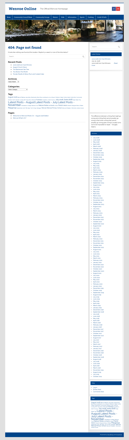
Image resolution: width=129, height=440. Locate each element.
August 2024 (97, 185)
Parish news (62, 105)
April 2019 (96, 303)
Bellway (23, 97)
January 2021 (97, 262)
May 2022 (96, 232)
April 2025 (96, 168)
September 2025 (98, 159)
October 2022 (97, 222)
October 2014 (97, 376)
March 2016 (97, 368)
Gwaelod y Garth (47, 99)
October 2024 (97, 181)
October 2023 (97, 202)
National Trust (35, 105)
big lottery (28, 97)
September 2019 (98, 292)
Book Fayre (39, 97)
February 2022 (97, 239)
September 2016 (21, 108)
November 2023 (98, 200)
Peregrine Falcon (76, 105)
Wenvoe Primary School (54, 108)
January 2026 (97, 150)
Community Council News (23, 17)
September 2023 (98, 204)
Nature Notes (44, 105)
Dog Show (28, 99)
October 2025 (97, 157)
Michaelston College (26, 105)
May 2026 (96, 142)
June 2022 (96, 230)
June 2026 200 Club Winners (22, 65)
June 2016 (68, 99)
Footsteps (39, 99)
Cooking (91, 17)
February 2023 (97, 213)
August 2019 (97, 295)
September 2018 (98, 312)
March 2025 (97, 170)
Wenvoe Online (22, 8)
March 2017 (96, 344)
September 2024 (98, 183)
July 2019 (96, 297)
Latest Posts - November (102, 418)
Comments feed (98, 392)
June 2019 (96, 299)
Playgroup (12, 108)
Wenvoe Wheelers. (66, 108)
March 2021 (96, 258)
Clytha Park (73, 97)
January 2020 (97, 286)
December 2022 (98, 217)
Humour (53, 99)
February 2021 (97, 260)
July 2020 (96, 275)
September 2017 (98, 335)
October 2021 (97, 245)
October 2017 (97, 333)
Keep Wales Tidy (77, 99)
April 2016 (96, 366)
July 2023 (96, 209)
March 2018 (97, 323)
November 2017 (98, 331)
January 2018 (97, 327)
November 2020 (98, 267)
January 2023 (97, 215)
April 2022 (96, 234)
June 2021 (96, 254)
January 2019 (97, 308)
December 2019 (98, 288)
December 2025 (98, 153)
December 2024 (98, 176)
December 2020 (98, 265)
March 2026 (97, 146)
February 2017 (97, 346)
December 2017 (98, 329)
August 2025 (97, 161)
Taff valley (27, 108)
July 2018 (96, 314)
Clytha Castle (67, 97)
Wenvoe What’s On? (19, 118)
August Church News (20, 67)
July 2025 (96, 163)
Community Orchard (105, 405)
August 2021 (97, 249)
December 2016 (98, 351)
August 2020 (97, 273)
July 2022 (96, 228)
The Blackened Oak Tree (21, 69)
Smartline (119, 434)
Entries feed (97, 389)
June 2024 (96, 189)
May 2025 (96, 166)
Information (72, 17)
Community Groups (42, 17)
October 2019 (97, 290)
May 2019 (96, 301)
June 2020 (96, 277)
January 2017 (97, 348)
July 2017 (96, 340)
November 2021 (98, 243)
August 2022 (97, 226)
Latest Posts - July (46, 102)
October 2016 (97, 355)
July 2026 (96, 138)
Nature (55, 17)
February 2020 (97, 284)
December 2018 (98, 310)
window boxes (80, 108)
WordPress (110, 434)
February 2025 (97, 172)
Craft (13, 99)
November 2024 (98, 178)
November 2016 (98, 353)
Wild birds (73, 108)
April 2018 (96, 320)
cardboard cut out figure (49, 97)
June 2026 (96, 140)
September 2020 (98, 271)
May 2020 (96, 280)
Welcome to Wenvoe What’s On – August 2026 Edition (31, 116)
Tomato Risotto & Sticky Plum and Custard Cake (28, 74)
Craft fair (17, 99)
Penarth (69, 105)
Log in (95, 387)
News (9, 17)
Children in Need (59, 97)
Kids (62, 17)
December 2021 (98, 241)
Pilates (81, 105)
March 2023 (97, 211)
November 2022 (98, 219)
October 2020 (97, 269)
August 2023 (97, 206)
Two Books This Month (20, 72)
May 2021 (96, 256)
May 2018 (96, 318)
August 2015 (97, 372)
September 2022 (98, 224)
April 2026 (96, 144)
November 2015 (98, 370)
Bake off (19, 97)
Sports (82, 17)
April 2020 (96, 282)
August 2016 (12, 97)
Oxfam (56, 105)
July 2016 (59, 100)
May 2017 (96, 342)
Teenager (39, 108)
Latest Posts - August (21, 102)
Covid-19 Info (102, 17)
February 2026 (97, 148)
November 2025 (98, 155)
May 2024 (96, 191)
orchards (51, 105)
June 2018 (96, 316)
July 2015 (96, 374)
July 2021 (96, 252)
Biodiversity (34, 97)
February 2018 (97, 325)
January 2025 (97, 174)
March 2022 (97, 237)
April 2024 (96, 193)
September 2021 (98, 247)
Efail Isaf (34, 99)
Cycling (21, 99)
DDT (25, 99)
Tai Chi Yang (33, 108)
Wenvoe (43, 108)
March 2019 (97, 305)
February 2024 (97, 198)
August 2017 (97, 338)
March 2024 (97, 196)
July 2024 (96, 187)
